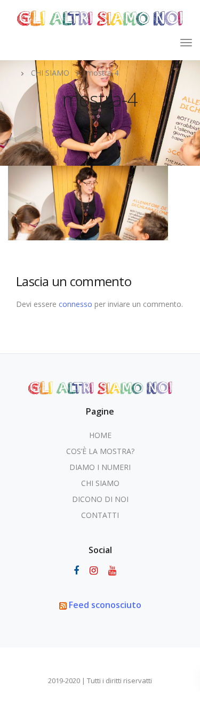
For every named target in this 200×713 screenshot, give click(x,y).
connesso (75, 304)
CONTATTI (100, 515)
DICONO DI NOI (100, 499)
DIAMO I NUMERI (100, 467)
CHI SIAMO (100, 483)
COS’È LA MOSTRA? (100, 451)
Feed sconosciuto (105, 605)
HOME (100, 435)
